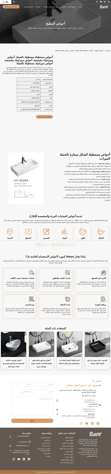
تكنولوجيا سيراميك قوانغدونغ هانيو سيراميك (63, 472)
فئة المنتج (47, 440)
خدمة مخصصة (48, 6)
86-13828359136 (23, 442)
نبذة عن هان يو (46, 443)
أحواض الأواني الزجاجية (66, 462)
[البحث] (14, 2)
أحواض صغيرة (69, 451)
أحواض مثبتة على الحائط (66, 448)
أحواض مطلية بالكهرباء (66, 460)
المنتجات (37, 6)
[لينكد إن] (105, 2)
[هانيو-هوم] (95, 434)
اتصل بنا (80, 6)
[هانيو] (104, 6)
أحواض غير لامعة (68, 454)
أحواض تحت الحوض (67, 443)
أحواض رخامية (69, 457)
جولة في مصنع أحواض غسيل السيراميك (44, 449)
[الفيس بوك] (109, 2)
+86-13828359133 (90, 400)
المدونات (63, 6)
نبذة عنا (56, 6)
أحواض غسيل (69, 440)
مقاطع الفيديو (72, 6)
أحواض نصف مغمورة (67, 446)
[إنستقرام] (97, 2)
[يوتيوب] (101, 2)
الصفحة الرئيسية (28, 6)
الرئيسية (80, 28)
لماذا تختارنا (47, 453)
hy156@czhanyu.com (89, 409)
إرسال (32, 421)
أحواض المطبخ (55, 23)
